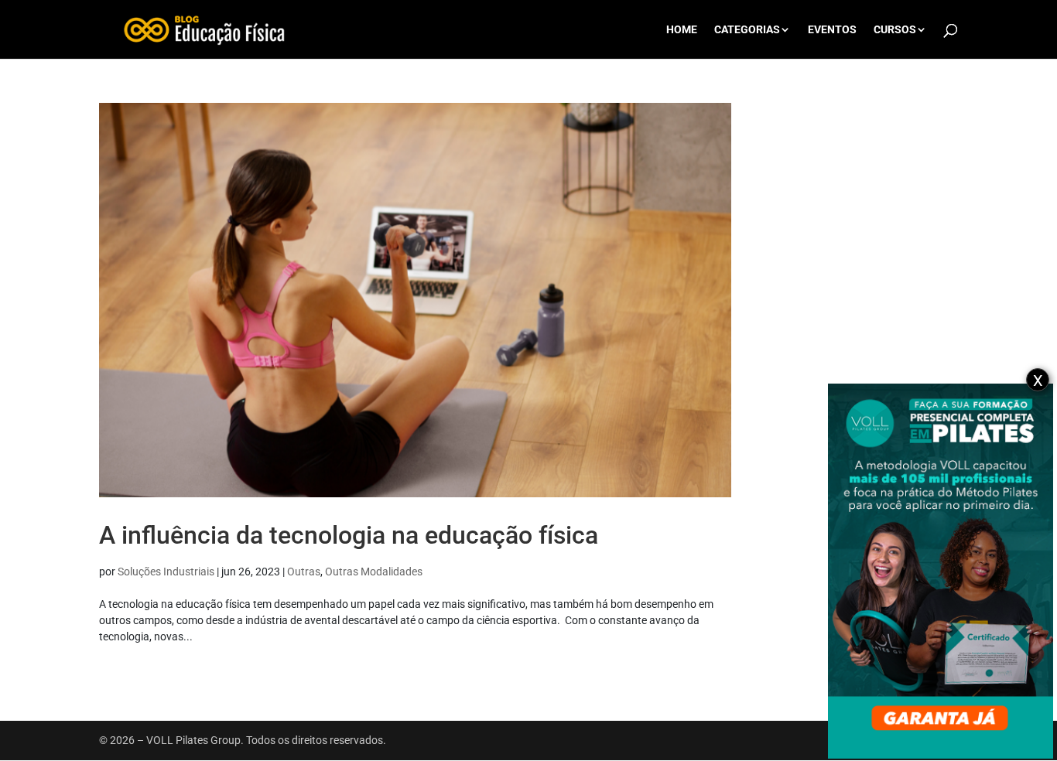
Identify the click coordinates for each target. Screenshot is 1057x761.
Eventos (832, 30)
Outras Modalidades (373, 571)
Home (681, 30)
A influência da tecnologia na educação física (348, 535)
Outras (303, 571)
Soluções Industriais (166, 571)
